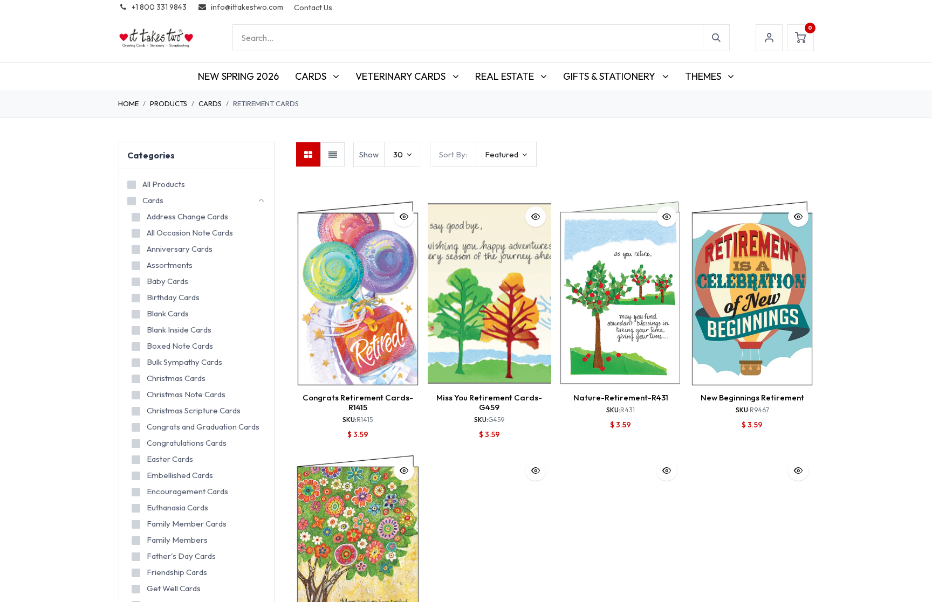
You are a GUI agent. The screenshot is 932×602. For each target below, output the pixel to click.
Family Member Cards (187, 523)
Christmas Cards (176, 378)
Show (369, 154)
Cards (210, 103)
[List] (332, 154)
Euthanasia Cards (177, 507)
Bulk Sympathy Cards (184, 362)
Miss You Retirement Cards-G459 (489, 402)
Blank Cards (168, 313)
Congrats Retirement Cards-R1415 (358, 402)
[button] (506, 154)
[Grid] (308, 154)
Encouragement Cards (187, 491)
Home (128, 103)
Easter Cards (170, 459)
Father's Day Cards (181, 556)
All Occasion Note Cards (190, 232)
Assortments (170, 265)
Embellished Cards (180, 475)
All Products (163, 184)
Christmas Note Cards (186, 394)
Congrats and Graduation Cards (203, 426)
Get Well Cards (174, 588)
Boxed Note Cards (180, 346)
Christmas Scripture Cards (194, 410)
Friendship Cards (177, 572)
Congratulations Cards (187, 443)
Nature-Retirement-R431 (620, 397)
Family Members (177, 540)
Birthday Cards (173, 297)
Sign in (769, 37)
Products (168, 103)
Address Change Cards (187, 216)
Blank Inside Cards (179, 329)
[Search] (716, 37)
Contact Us (313, 7)
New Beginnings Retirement (752, 397)
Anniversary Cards (180, 249)
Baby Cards (167, 281)
